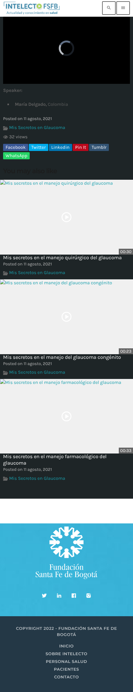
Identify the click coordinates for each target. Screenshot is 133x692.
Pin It (80, 147)
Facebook (16, 147)
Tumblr (99, 147)
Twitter (38, 147)
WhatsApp (16, 155)
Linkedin (60, 147)
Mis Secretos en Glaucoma (37, 127)
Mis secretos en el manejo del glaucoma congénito (62, 357)
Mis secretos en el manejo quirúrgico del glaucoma (62, 258)
